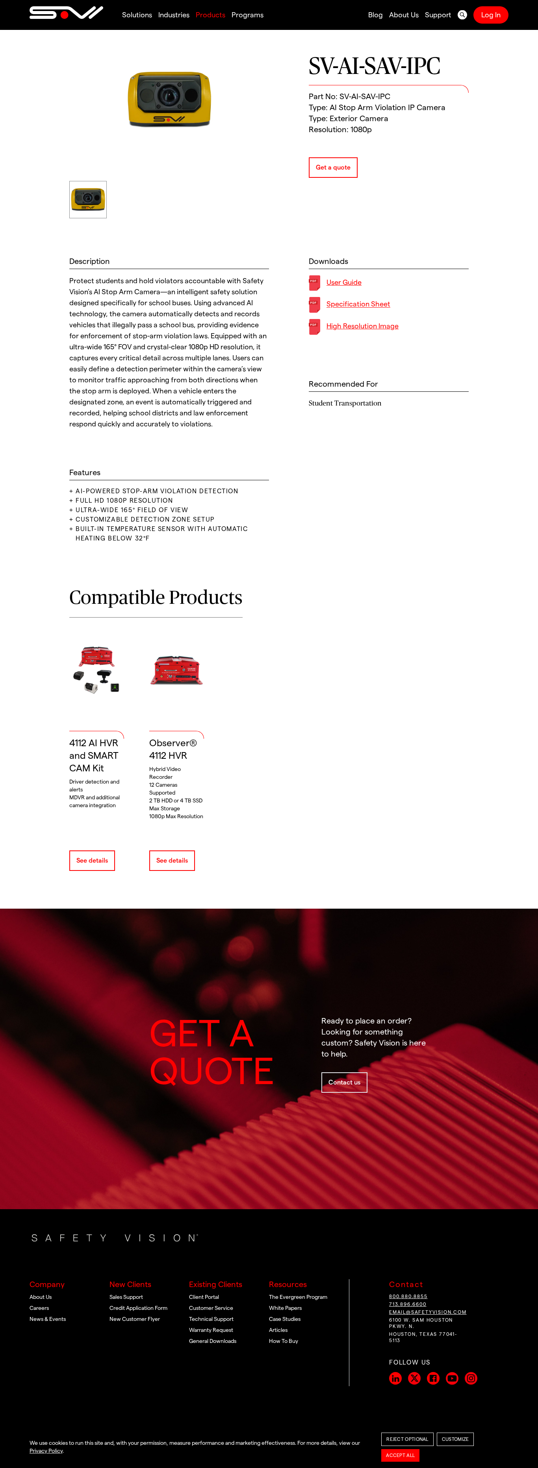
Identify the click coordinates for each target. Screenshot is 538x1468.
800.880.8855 (408, 1296)
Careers (39, 1308)
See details (92, 861)
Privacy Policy (46, 1451)
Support (438, 14)
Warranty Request (211, 1330)
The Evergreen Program (298, 1297)
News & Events (48, 1319)
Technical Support (211, 1319)
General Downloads (212, 1341)
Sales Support (126, 1297)
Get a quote (333, 167)
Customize (455, 1439)
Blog (375, 14)
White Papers (285, 1308)
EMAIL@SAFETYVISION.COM (428, 1312)
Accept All (400, 1455)
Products (210, 14)
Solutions (137, 14)
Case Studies (285, 1319)
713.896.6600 (408, 1304)
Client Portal (204, 1297)
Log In (491, 14)
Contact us (344, 1082)
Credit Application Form (138, 1308)
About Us (404, 14)
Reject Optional (407, 1439)
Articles (278, 1330)
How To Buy (283, 1341)
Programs (247, 14)
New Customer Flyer (134, 1319)
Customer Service (211, 1308)
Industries (173, 14)
